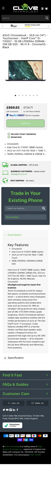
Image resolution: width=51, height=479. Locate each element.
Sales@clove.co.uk (19, 174)
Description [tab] (15, 234)
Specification (16, 357)
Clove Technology (12, 446)
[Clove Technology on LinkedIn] (14, 410)
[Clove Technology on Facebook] (17, 410)
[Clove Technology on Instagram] (10, 410)
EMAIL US (39, 403)
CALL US (15, 403)
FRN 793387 (35, 455)
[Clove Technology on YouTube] (7, 410)
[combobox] (22, 18)
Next (48, 26)
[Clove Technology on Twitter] (4, 410)
